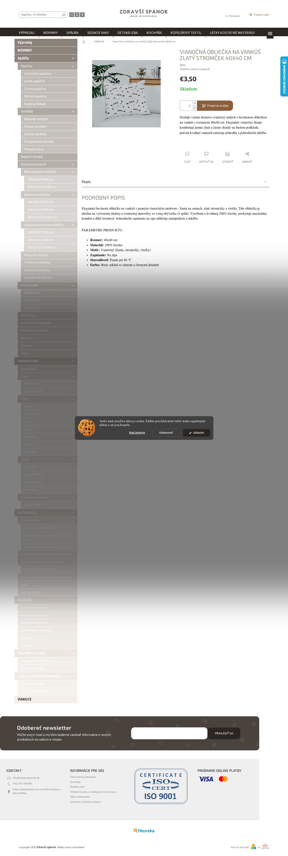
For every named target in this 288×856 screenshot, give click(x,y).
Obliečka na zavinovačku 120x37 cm (46, 537)
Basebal (30, 452)
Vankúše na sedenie (35, 497)
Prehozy (27, 345)
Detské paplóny (35, 96)
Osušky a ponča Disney (37, 661)
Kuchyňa (25, 600)
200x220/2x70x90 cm (42, 187)
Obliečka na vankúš (34, 330)
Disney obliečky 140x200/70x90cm (45, 554)
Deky (24, 353)
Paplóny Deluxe (35, 104)
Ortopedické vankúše (39, 141)
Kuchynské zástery (34, 622)
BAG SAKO (31, 383)
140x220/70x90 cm (40, 209)
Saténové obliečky (37, 270)
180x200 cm (32, 300)
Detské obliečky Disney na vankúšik (46, 577)
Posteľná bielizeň (33, 164)
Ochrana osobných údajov (85, 802)
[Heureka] (144, 830)
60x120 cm (31, 308)
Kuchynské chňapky (35, 615)
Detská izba (27, 512)
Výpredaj (25, 42)
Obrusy (26, 645)
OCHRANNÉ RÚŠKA (34, 691)
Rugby (28, 429)
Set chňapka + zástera (36, 630)
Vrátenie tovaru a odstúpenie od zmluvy (93, 792)
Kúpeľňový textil (31, 653)
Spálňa (23, 58)
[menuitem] (26, 33)
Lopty (25, 399)
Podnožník (28, 369)
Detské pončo (31, 592)
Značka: (195, 69)
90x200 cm (31, 293)
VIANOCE (25, 699)
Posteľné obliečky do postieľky (43, 562)
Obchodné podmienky (83, 777)
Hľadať (63, 14)
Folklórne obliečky (37, 262)
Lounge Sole (33, 482)
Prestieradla (29, 285)
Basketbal (31, 414)
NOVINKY (25, 50)
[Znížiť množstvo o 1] (195, 108)
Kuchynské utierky (34, 607)
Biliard (28, 444)
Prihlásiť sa (224, 733)
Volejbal (30, 436)
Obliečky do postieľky (39, 569)
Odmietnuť (166, 433)
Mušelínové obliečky (38, 277)
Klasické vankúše (36, 119)
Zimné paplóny (35, 88)
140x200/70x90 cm (40, 179)
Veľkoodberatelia (80, 797)
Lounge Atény (34, 474)
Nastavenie (137, 432)
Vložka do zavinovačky (40, 527)
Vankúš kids (32, 504)
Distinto (30, 467)
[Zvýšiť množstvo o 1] (195, 103)
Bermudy (30, 489)
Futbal (28, 406)
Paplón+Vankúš (32, 156)
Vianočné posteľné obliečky (44, 225)
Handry (26, 638)
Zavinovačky (30, 520)
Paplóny (26, 66)
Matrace (26, 338)
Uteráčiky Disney (33, 668)
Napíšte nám (77, 787)
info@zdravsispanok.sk (26, 778)
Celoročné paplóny (37, 73)
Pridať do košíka (218, 105)
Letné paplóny (34, 81)
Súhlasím (198, 433)
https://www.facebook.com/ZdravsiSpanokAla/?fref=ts (37, 791)
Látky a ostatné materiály (39, 676)
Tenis (28, 421)
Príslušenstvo (33, 149)
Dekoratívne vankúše (36, 323)
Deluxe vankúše (35, 126)
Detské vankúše (35, 134)
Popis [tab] (86, 181)
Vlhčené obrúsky (32, 684)
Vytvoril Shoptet (240, 847)
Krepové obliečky (36, 255)
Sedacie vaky (28, 361)
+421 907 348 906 (22, 784)
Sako (24, 376)
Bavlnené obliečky (37, 194)
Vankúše (27, 111)
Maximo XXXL (33, 391)
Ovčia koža (28, 315)
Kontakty (75, 782)
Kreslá (25, 459)
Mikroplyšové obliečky (40, 172)
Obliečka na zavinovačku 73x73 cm (48, 547)
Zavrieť (208, 146)
